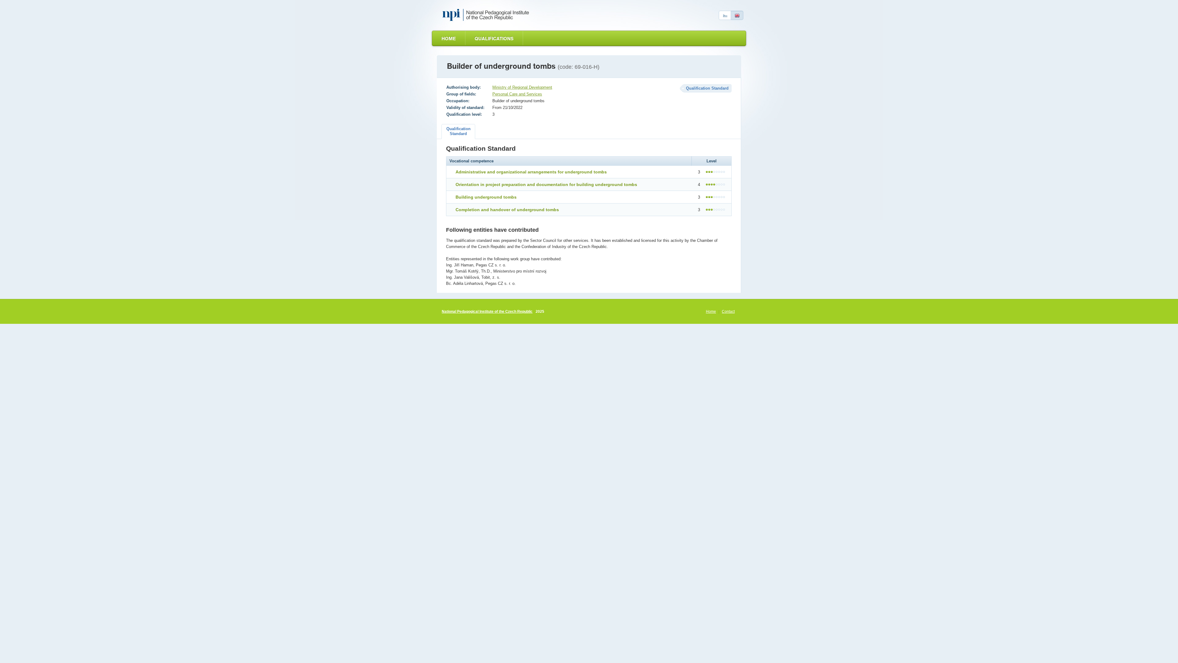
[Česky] (725, 15)
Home (448, 38)
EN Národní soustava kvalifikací (486, 15)
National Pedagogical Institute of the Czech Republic (487, 311)
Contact (728, 311)
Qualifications (494, 38)
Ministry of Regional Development (522, 87)
